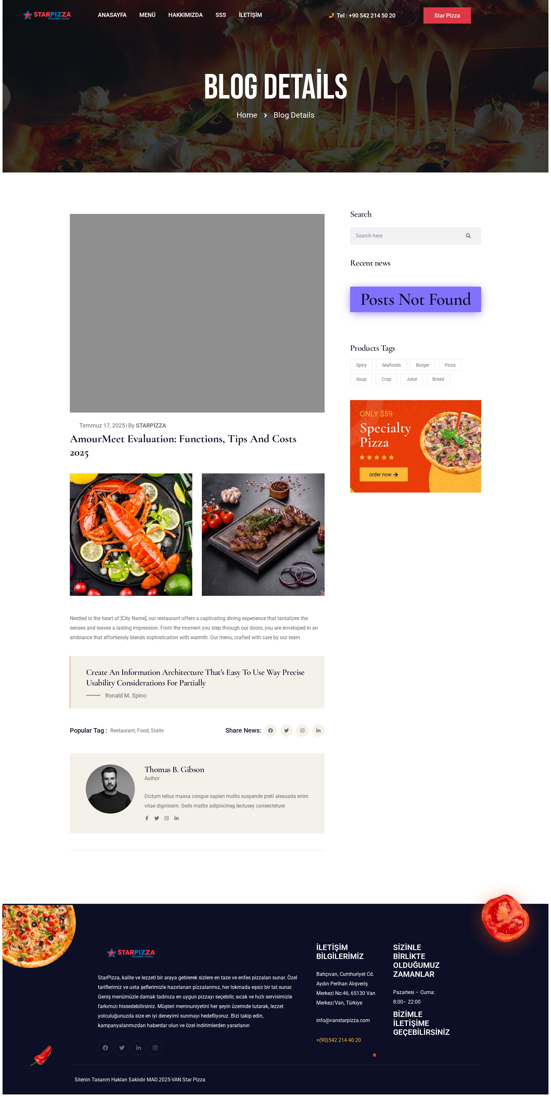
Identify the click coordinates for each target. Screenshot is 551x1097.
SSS (221, 14)
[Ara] (468, 236)
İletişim (250, 14)
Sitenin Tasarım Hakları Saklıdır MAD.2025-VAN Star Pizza (140, 1080)
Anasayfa (112, 14)
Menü (147, 14)
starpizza (151, 425)
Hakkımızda (185, 14)
